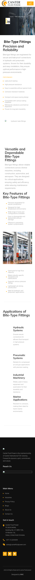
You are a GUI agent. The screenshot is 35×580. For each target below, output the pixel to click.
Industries (8, 497)
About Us (8, 510)
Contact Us (9, 514)
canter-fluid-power (25, 570)
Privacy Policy (10, 502)
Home (7, 493)
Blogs (7, 506)
